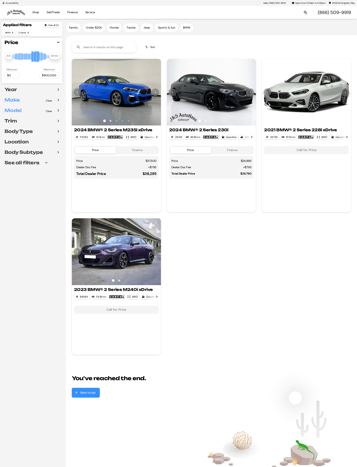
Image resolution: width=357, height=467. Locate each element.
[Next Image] (155, 92)
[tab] (95, 150)
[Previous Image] (77, 92)
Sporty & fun (166, 28)
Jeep (146, 28)
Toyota (131, 28)
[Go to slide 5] (128, 121)
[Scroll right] (157, 137)
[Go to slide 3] (116, 121)
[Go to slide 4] (122, 121)
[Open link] (115, 137)
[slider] (8, 56)
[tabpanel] (306, 150)
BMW (186, 28)
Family (73, 28)
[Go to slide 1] (104, 121)
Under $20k (94, 28)
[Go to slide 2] (110, 121)
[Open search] (306, 12)
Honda (114, 28)
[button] (78, 92)
